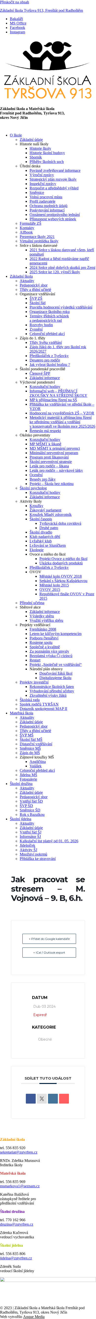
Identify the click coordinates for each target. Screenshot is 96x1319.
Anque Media (34, 1317)
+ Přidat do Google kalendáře (49, 939)
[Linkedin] (53, 1099)
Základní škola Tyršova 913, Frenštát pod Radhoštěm (41, 10)
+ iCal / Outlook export (49, 952)
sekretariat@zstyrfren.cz (18, 1152)
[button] (48, 126)
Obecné (45, 1039)
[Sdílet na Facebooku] (31, 1099)
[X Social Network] (42, 1099)
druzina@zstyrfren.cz (16, 1224)
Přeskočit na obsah (14, 2)
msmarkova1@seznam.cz (20, 1186)
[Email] (64, 1099)
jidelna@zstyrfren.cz (16, 1258)
